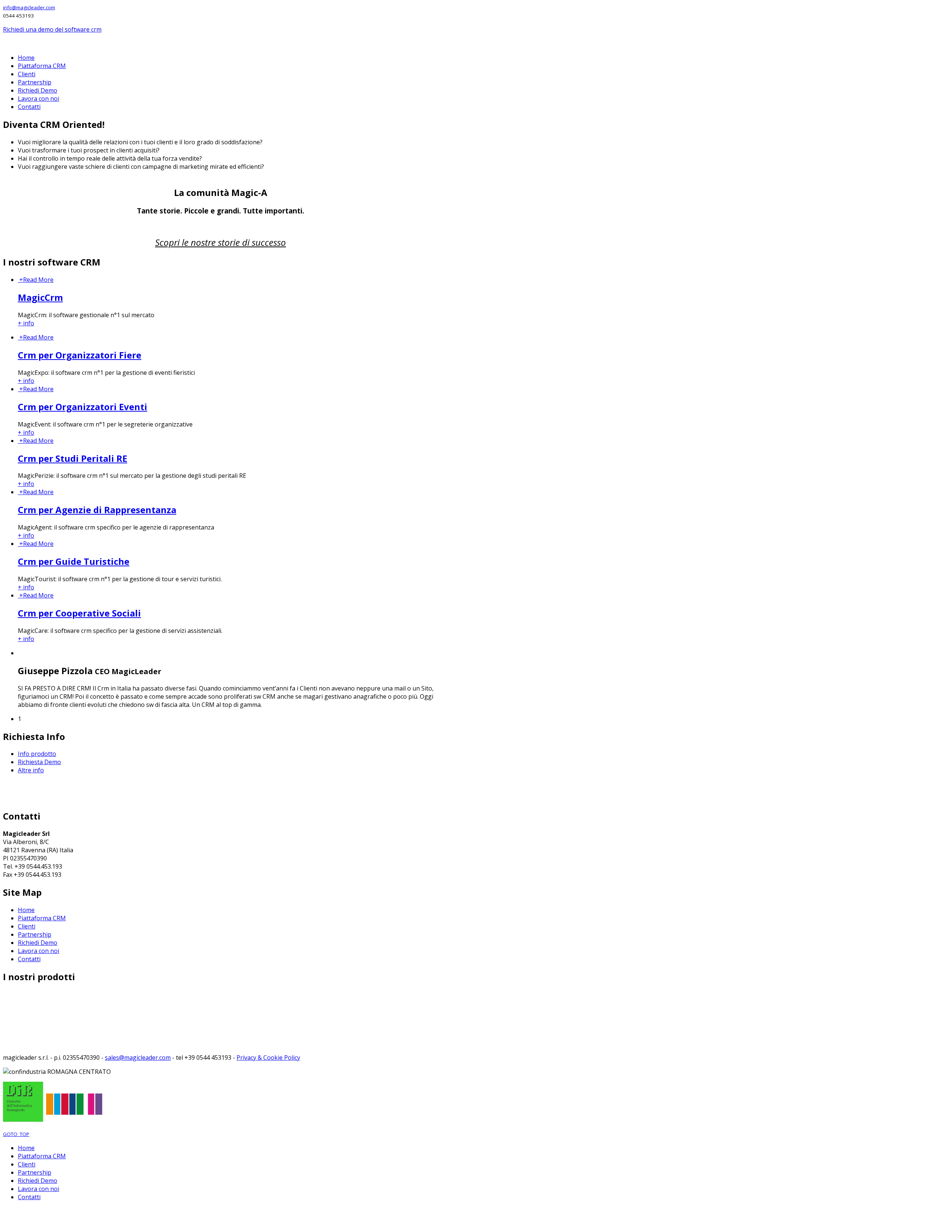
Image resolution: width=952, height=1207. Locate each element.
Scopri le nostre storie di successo (220, 242)
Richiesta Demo (39, 762)
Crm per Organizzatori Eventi (82, 406)
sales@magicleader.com (138, 1057)
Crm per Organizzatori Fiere (79, 355)
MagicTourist (22, 1035)
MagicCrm (40, 297)
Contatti (29, 959)
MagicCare (18, 1043)
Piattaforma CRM (42, 918)
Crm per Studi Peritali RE (72, 458)
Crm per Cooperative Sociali (79, 613)
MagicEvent (19, 1011)
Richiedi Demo (37, 943)
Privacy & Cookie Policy (268, 1057)
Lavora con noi (38, 951)
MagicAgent (19, 1027)
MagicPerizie (21, 1019)
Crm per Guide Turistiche (73, 561)
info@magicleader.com (29, 7)
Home (26, 910)
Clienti (26, 926)
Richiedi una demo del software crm (52, 29)
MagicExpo (18, 1002)
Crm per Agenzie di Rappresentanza (97, 509)
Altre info (31, 770)
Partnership (34, 934)
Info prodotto (37, 754)
